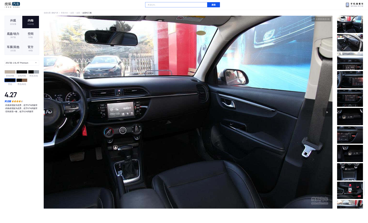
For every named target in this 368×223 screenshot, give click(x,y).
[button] (116, 112)
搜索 (214, 5)
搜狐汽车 (12, 5)
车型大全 (64, 13)
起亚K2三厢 (87, 13)
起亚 (72, 13)
